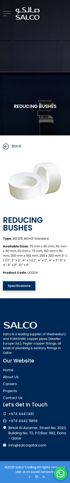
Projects (10, 390)
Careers (10, 383)
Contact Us (13, 397)
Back (16, 146)
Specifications (19, 286)
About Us (11, 376)
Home (8, 370)
